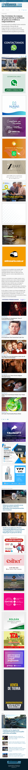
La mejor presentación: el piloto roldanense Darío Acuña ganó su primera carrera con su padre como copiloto (16, 755)
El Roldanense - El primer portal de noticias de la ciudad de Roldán (12, 5)
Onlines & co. (14, 767)
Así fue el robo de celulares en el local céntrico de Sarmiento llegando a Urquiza (17, 742)
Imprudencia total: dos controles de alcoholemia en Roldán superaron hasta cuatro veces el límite (16, 737)
